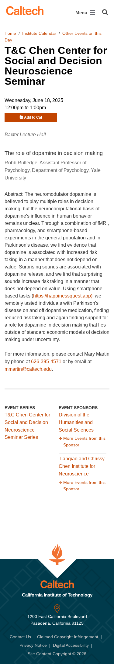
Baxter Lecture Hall (25, 134)
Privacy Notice (33, 645)
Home (10, 33)
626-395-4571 (46, 361)
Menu (81, 12)
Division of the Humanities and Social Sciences (76, 422)
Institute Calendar (39, 33)
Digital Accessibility (71, 645)
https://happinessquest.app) (62, 295)
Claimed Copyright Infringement (67, 636)
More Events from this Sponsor (84, 441)
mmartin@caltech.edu (28, 369)
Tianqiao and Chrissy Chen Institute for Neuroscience (82, 466)
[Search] (105, 12)
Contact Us (20, 636)
